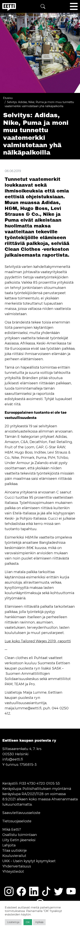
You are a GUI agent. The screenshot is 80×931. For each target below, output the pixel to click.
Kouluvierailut (14, 856)
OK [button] (28, 922)
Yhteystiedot (13, 871)
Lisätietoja (13, 922)
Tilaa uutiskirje (14, 850)
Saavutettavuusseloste (21, 813)
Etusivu (8, 98)
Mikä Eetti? (11, 829)
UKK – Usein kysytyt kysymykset (29, 861)
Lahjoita (9, 845)
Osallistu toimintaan (19, 835)
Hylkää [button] (39, 922)
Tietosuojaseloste (16, 821)
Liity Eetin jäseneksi (19, 840)
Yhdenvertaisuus (16, 866)
